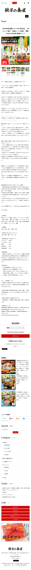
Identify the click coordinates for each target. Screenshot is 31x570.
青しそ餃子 (7, 448)
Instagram (15, 510)
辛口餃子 (7, 454)
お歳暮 (6, 473)
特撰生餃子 (7, 445)
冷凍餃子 (5, 442)
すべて (4, 418)
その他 (4, 477)
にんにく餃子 (8, 451)
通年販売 (7, 467)
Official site (15, 507)
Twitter (15, 513)
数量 (8, 327)
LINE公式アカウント (15, 516)
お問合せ (5, 492)
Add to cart (15, 336)
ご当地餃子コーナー (7, 461)
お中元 (6, 470)
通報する (15, 346)
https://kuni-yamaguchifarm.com (21, 206)
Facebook (15, 519)
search (14, 3)
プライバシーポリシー (8, 494)
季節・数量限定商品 (7, 458)
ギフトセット (6, 465)
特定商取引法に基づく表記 (9, 497)
